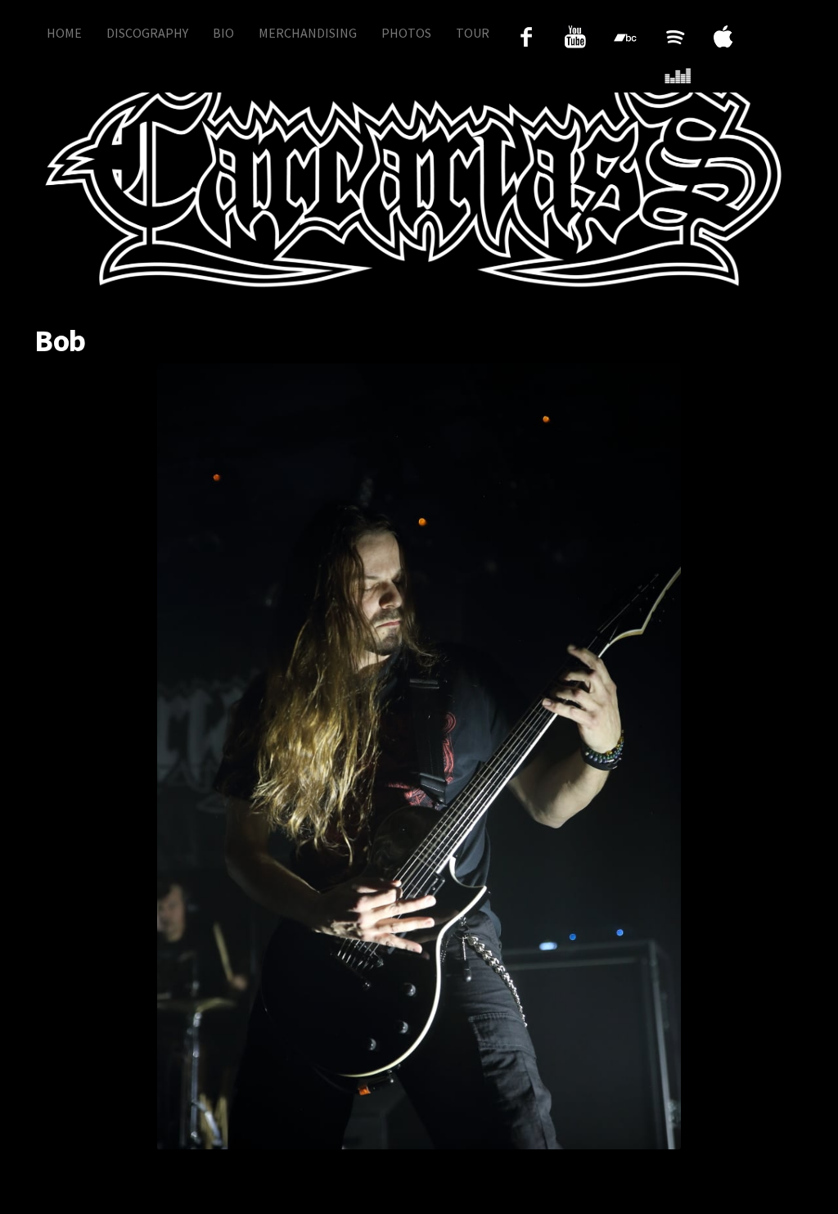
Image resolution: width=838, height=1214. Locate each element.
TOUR (472, 33)
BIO (223, 33)
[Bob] (419, 756)
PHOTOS (406, 33)
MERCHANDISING (308, 33)
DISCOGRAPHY (147, 33)
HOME (64, 33)
